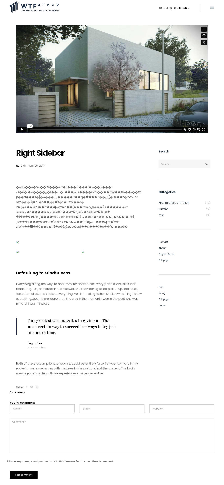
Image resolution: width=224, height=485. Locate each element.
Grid (161, 287)
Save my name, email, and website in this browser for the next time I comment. (62, 461)
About (162, 248)
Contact (163, 242)
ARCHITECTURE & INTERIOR (174, 203)
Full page (164, 260)
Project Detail (166, 254)
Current (163, 209)
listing (162, 293)
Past (161, 215)
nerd (19, 165)
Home (162, 305)
